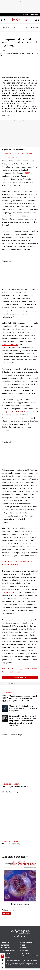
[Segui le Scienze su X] (21, 936)
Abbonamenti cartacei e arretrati (29, 963)
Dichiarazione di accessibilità (30, 955)
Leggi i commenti (20, 677)
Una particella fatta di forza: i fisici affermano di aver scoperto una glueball (23, 708)
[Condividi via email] (2, 967)
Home (3, 33)
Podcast (24, 948)
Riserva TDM (25, 953)
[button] (4, 20)
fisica (17, 153)
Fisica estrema (8, 910)
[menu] (1, 20)
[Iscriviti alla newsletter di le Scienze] (25, 936)
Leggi (25, 14)
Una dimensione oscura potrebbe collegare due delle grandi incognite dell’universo (23, 698)
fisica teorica (27, 153)
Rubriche (24, 950)
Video (22, 945)
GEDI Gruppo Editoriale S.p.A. (9, 963)
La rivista (5, 942)
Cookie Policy (6, 957)
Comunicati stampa (9, 950)
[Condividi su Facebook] (2, 959)
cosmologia (7, 153)
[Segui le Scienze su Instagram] (18, 936)
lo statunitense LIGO (26, 412)
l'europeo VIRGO (8, 412)
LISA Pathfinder (8, 592)
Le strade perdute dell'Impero (15, 786)
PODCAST (5, 28)
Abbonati (34, 14)
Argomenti (5, 948)
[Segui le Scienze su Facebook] (15, 936)
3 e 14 (13, 28)
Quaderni (5, 945)
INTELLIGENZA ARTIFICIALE (28, 28)
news (9, 33)
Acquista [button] (6, 913)
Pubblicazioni (26, 942)
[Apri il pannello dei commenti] (2, 956)
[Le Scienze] (20, 20)
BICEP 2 (28, 173)
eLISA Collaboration (10, 344)
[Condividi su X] (2, 963)
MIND (37, 20)
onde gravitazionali (10, 157)
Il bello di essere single (11, 844)
